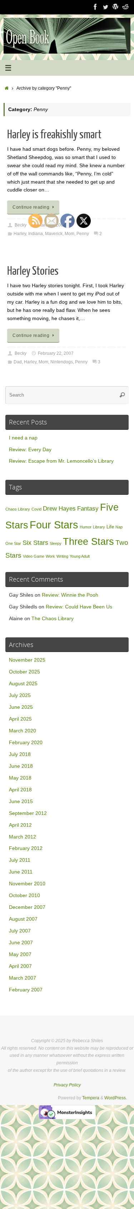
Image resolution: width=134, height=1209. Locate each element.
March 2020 (22, 730)
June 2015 (21, 801)
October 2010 (24, 895)
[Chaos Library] (125, 7)
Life (110, 526)
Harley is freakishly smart (54, 134)
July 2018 (20, 754)
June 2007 (21, 942)
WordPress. (115, 1097)
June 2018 (21, 766)
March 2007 (22, 978)
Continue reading (31, 207)
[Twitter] (105, 7)
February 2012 (26, 848)
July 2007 (20, 931)
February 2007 (26, 989)
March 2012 (22, 837)
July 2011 (19, 860)
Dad (18, 361)
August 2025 (23, 683)
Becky (20, 225)
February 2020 (26, 742)
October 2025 (24, 672)
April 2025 (20, 719)
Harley (20, 233)
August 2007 (23, 919)
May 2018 (20, 778)
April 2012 (20, 825)
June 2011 (21, 872)
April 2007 (20, 966)
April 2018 (20, 789)
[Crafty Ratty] (115, 7)
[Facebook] (95, 7)
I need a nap (23, 438)
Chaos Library (17, 509)
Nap (119, 527)
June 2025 (21, 707)
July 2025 (20, 695)
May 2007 (20, 954)
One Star (13, 543)
